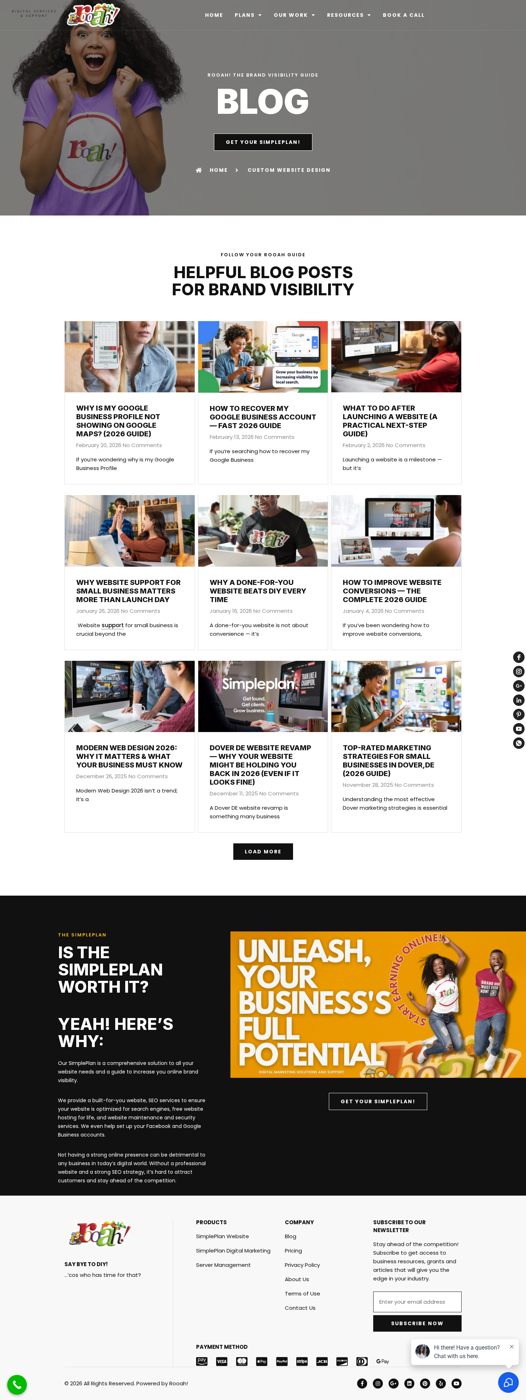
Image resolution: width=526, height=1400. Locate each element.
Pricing (293, 1250)
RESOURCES (345, 15)
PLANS (245, 15)
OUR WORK (291, 15)
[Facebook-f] (362, 1384)
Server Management (223, 1265)
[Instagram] (378, 1384)
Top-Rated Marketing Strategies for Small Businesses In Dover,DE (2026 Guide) (388, 760)
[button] (263, 851)
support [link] (113, 625)
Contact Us (300, 1308)
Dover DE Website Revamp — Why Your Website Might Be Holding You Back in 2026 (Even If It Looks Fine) (260, 764)
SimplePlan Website (222, 1236)
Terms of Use (302, 1293)
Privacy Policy (302, 1265)
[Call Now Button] (17, 1385)
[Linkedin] (409, 1384)
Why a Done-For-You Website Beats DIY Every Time (258, 591)
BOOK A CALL (404, 15)
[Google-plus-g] (394, 1384)
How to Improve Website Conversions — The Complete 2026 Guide (392, 591)
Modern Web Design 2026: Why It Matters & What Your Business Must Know (129, 756)
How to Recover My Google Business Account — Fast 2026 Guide (263, 417)
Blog (290, 1236)
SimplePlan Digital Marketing (233, 1250)
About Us (297, 1279)
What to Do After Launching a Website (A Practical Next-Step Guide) (390, 421)
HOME (214, 15)
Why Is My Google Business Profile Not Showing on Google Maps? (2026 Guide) (118, 421)
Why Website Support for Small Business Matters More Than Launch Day (128, 591)
